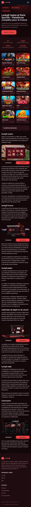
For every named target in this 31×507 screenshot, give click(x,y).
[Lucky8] (7, 2)
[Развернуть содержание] (27, 128)
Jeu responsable (6, 495)
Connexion (8, 162)
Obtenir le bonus (9, 32)
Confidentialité (5, 490)
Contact (3, 493)
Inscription (23, 162)
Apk (2, 480)
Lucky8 (3, 475)
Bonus (3, 478)
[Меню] (27, 2)
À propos (4, 488)
